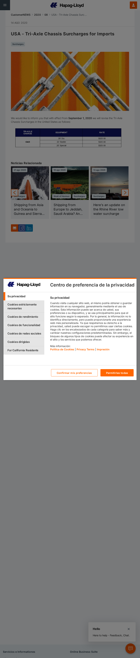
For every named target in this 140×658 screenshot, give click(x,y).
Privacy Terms (85, 349)
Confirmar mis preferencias (74, 372)
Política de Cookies (62, 349)
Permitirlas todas (117, 372)
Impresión (103, 349)
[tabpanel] (91, 324)
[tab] (23, 296)
